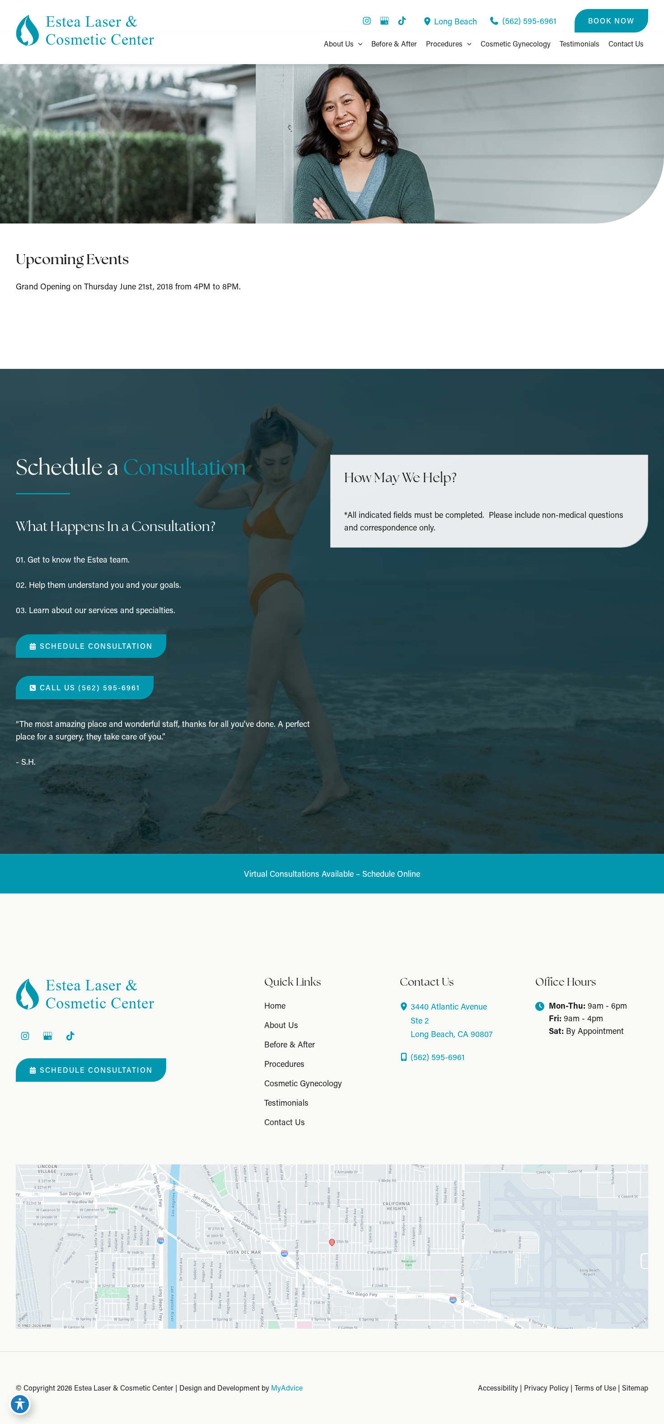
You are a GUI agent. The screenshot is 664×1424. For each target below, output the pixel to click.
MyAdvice (287, 1387)
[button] (611, 21)
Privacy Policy (546, 1387)
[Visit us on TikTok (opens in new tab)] (402, 20)
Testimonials (286, 1102)
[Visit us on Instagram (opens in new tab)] (366, 20)
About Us (281, 1024)
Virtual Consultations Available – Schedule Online (332, 873)
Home (274, 1005)
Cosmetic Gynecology (303, 1083)
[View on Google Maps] (332, 1245)
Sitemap (635, 1387)
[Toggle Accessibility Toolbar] (20, 1404)
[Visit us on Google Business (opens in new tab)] (384, 20)
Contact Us (284, 1122)
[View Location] (428, 21)
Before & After (289, 1044)
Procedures (284, 1063)
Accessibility (498, 1387)
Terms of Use (595, 1387)
